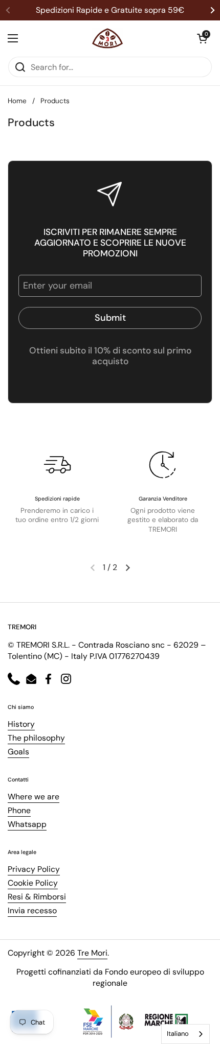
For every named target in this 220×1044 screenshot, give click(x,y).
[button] (202, 38)
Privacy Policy (34, 869)
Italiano (178, 1033)
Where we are (33, 796)
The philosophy (36, 737)
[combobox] (185, 1034)
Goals (18, 751)
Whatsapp (27, 824)
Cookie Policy (33, 882)
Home (17, 101)
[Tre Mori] (107, 38)
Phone (19, 810)
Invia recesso (32, 910)
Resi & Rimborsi (37, 896)
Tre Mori (92, 952)
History (21, 724)
